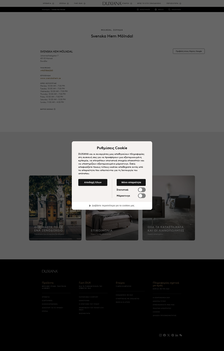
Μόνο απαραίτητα (131, 182)
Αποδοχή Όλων (93, 182)
